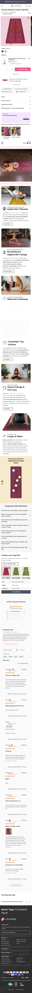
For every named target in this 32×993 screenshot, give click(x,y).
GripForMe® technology (15, 212)
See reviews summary (7, 13)
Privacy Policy (11, 989)
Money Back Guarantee (5, 959)
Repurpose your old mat (21, 941)
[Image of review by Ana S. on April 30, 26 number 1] (8, 831)
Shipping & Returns (5, 958)
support (21, 656)
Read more (8, 847)
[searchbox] (9, 650)
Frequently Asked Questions (6, 961)
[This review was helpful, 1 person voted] (22, 879)
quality (5, 656)
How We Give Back (5, 943)
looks (16, 656)
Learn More (7, 224)
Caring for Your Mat (5, 963)
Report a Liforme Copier (21, 939)
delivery (10, 656)
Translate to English (11, 761)
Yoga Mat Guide (20, 958)
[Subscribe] (29, 932)
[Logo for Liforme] (16, 6)
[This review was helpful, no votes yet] (22, 694)
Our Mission (3, 939)
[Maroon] (2, 481)
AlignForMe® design (13, 258)
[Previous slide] (26, 901)
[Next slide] (29, 901)
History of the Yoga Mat (5, 945)
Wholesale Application (21, 961)
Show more (6, 660)
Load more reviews (16, 885)
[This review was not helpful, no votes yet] (24, 694)
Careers (18, 943)
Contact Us (19, 959)
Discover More (7, 271)
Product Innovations (5, 941)
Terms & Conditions (20, 989)
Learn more (18, 81)
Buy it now (16, 74)
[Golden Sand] (2, 484)
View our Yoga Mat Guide (9, 563)
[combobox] (23, 663)
